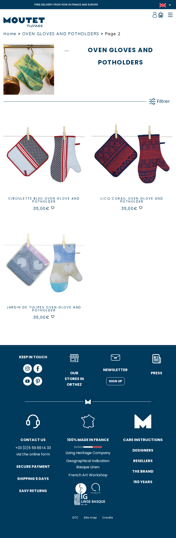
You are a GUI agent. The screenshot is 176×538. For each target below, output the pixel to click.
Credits (107, 517)
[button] (53, 208)
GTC (75, 517)
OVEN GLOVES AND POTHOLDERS (60, 33)
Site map (90, 517)
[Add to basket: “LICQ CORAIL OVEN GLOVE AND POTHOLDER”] (132, 159)
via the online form (33, 454)
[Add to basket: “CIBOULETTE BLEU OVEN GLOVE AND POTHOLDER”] (44, 159)
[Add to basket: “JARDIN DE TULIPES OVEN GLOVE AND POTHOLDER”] (44, 268)
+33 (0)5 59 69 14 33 (33, 447)
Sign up (115, 381)
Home (9, 33)
